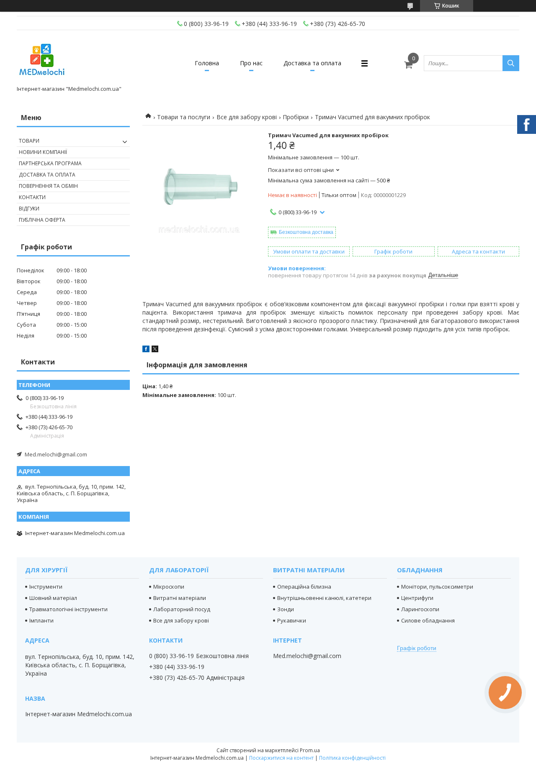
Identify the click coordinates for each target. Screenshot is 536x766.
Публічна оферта (42, 219)
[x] (155, 350)
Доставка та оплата (312, 63)
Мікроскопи (168, 586)
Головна (207, 63)
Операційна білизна (304, 586)
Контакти (32, 197)
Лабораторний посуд (181, 609)
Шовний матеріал (53, 598)
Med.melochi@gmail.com (56, 454)
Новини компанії (43, 152)
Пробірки (296, 117)
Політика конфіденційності (352, 757)
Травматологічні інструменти (68, 609)
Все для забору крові (246, 117)
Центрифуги (417, 598)
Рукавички (291, 620)
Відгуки (29, 208)
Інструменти (45, 586)
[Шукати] (510, 63)
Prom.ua (310, 750)
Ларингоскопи (420, 609)
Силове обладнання (428, 620)
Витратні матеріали (179, 598)
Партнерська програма (50, 163)
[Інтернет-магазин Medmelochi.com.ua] (42, 59)
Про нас (251, 63)
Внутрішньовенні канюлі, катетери (324, 598)
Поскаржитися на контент (281, 757)
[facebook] (145, 350)
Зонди (285, 609)
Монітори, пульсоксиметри (437, 586)
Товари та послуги (183, 117)
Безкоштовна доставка (306, 232)
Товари (29, 140)
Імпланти (41, 620)
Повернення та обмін (48, 186)
